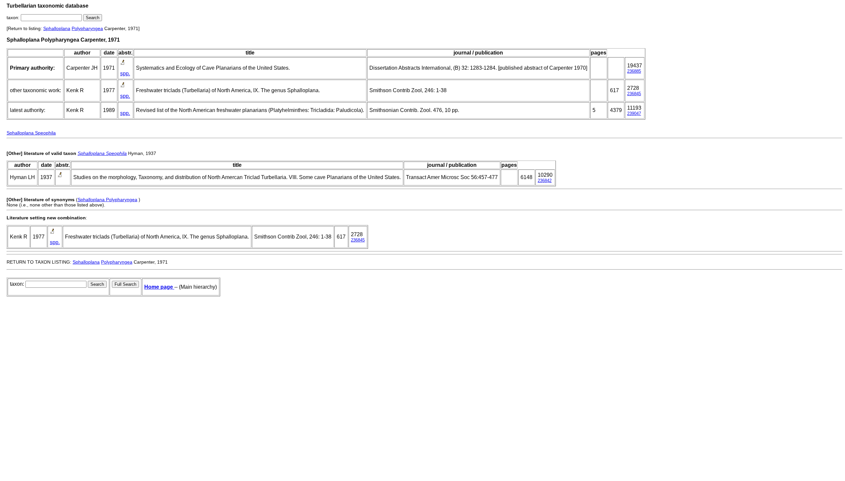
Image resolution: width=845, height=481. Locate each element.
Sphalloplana (56, 28)
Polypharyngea (87, 28)
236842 (545, 180)
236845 (634, 93)
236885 (634, 71)
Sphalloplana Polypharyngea (107, 199)
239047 (634, 113)
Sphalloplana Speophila (31, 132)
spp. (125, 73)
